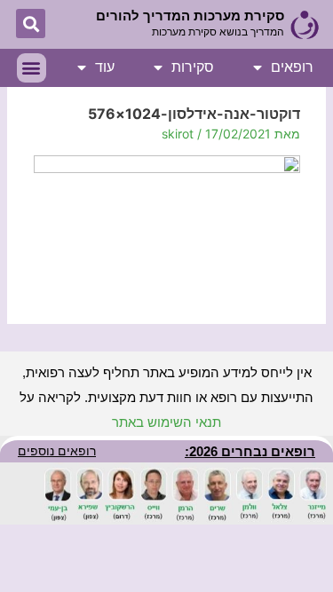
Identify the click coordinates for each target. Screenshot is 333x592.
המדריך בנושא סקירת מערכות (218, 32)
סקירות (192, 67)
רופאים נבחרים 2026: (250, 451)
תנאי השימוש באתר (166, 422)
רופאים (292, 67)
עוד (105, 67)
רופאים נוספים (57, 451)
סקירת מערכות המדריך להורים (190, 15)
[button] (30, 23)
